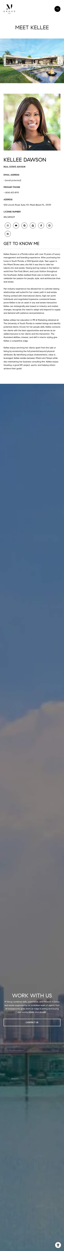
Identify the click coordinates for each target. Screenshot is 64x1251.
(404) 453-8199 (12, 192)
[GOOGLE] (24, 225)
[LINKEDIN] (8, 234)
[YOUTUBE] (16, 225)
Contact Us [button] (32, 1022)
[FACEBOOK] (41, 225)
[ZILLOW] (33, 225)
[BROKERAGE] (49, 225)
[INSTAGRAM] (8, 225)
